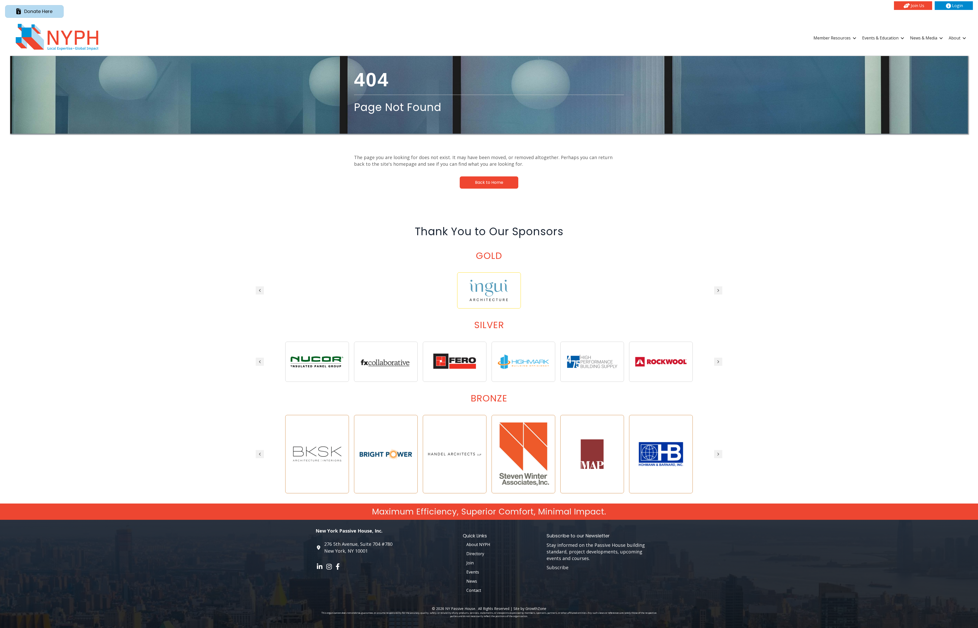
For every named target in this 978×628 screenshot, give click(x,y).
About (954, 38)
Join (470, 563)
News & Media (923, 38)
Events (472, 572)
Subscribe (557, 567)
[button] (913, 5)
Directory (475, 553)
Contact (473, 590)
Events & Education (880, 38)
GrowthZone (535, 608)
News (471, 581)
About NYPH (478, 544)
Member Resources (832, 38)
